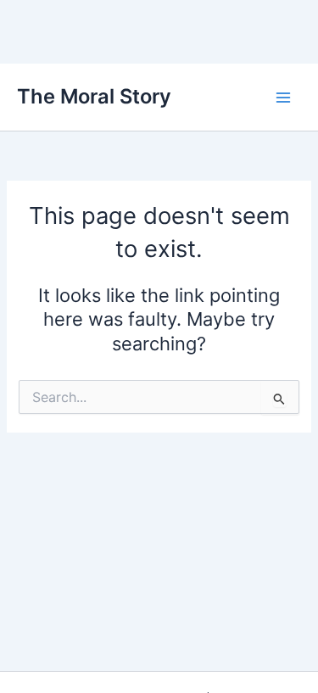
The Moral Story (94, 96)
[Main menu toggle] (283, 97)
